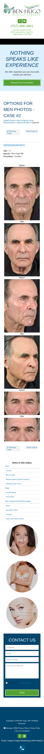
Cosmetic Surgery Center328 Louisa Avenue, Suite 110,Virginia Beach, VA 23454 (22, 32)
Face (7, 466)
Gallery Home (9, 121)
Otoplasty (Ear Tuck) (13, 484)
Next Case (31, 131)
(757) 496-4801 (22, 26)
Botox (8, 506)
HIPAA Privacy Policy (21, 728)
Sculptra (9, 514)
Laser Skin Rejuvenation (15, 519)
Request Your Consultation (22, 83)
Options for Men (23, 123)
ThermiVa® (10, 497)
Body (7, 488)
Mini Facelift (10, 475)
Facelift (8, 471)
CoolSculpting (11, 492)
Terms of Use (24, 683)
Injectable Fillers (12, 510)
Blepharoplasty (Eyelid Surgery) (17, 479)
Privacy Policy (35, 728)
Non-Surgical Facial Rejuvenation (18, 501)
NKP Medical (37, 741)
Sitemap (9, 728)
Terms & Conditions (22, 731)
